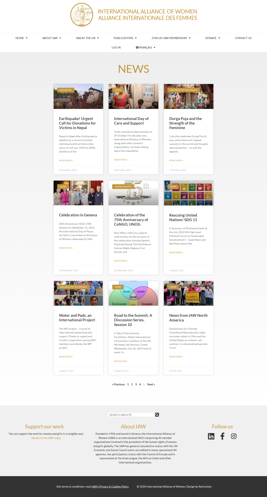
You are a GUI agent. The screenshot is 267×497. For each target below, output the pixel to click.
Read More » (66, 160)
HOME (20, 38)
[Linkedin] (211, 436)
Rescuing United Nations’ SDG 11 (183, 217)
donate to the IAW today (45, 437)
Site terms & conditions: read (92, 486)
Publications (123, 38)
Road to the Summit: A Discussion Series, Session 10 (133, 320)
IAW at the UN (85, 38)
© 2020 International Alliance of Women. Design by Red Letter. (174, 486)
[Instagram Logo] (233, 436)
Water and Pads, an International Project (77, 317)
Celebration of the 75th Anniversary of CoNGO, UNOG (131, 219)
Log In (116, 47)
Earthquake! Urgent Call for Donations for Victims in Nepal (77, 123)
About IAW (50, 38)
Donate (211, 38)
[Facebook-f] (222, 436)
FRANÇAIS (145, 47)
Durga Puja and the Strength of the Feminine (185, 123)
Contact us (243, 38)
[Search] (157, 415)
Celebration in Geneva (78, 215)
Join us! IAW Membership (169, 38)
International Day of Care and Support (131, 120)
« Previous (118, 384)
